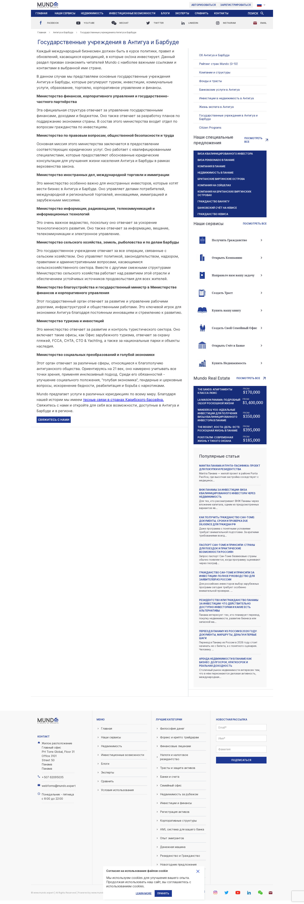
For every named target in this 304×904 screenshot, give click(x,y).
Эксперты (182, 13)
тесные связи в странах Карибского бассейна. (123, 400)
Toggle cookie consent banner (198, 871)
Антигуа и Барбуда (63, 32)
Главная (41, 13)
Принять (163, 893)
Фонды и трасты (210, 81)
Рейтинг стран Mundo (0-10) (218, 64)
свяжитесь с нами (53, 419)
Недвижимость (92, 13)
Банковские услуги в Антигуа (219, 89)
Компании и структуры (214, 72)
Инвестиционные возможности (132, 13)
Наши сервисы (65, 13)
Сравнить (201, 13)
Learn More (143, 893)
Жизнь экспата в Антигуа (216, 107)
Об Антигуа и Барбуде (214, 55)
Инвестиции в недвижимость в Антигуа (226, 98)
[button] (65, 13)
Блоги (165, 13)
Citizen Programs (210, 127)
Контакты (221, 13)
